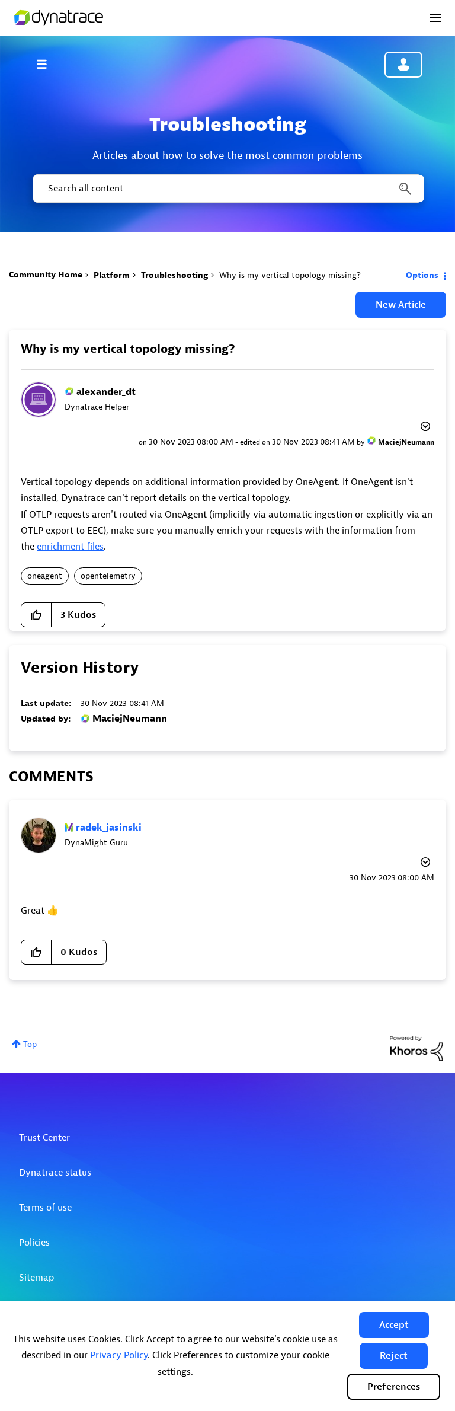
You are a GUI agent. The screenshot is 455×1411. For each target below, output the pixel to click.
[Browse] (47, 64)
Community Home (45, 275)
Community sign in (403, 65)
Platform (112, 275)
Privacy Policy (119, 1355)
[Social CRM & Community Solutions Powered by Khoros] (416, 1048)
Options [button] (422, 275)
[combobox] (227, 188)
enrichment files (70, 547)
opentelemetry (108, 576)
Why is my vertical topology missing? (128, 348)
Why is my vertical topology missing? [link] (290, 275)
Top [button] (30, 1044)
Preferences (393, 1387)
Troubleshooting (174, 275)
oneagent (44, 576)
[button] (394, 1325)
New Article (401, 305)
